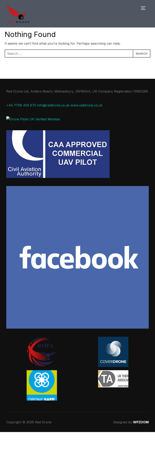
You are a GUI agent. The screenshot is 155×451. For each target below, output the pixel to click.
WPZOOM (141, 422)
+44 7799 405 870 (21, 105)
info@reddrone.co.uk (53, 105)
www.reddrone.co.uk (86, 105)
